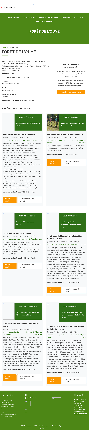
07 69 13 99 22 (9, 416)
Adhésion (66, 18)
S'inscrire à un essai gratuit (27, 200)
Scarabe (41, 428)
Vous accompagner (48, 18)
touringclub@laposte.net (9, 414)
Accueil (4, 47)
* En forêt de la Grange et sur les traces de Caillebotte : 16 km (72, 315)
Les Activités (29, 18)
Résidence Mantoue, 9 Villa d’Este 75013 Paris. (7, 407)
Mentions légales (57, 426)
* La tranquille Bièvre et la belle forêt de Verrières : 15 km (71, 224)
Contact (78, 18)
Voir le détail (7, 200)
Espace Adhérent (44, 22)
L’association (12, 18)
